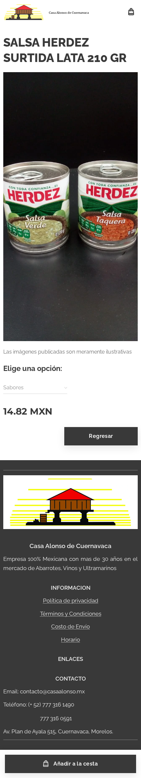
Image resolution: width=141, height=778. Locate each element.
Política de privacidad (70, 600)
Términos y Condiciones (70, 613)
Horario (70, 639)
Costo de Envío (70, 626)
